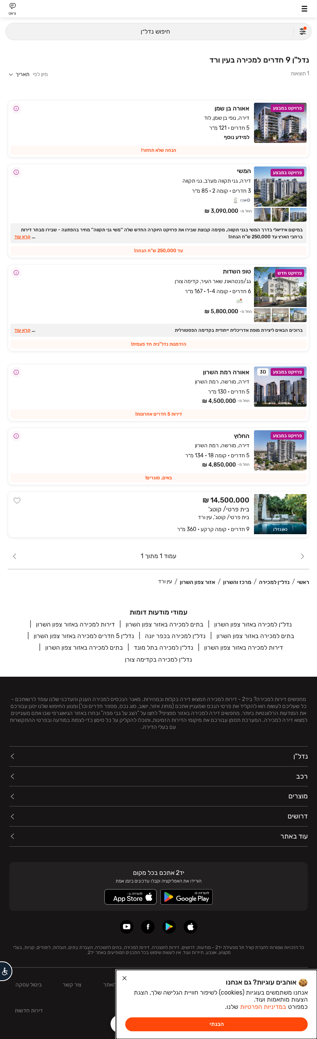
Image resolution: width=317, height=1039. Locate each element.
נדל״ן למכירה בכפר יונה (175, 636)
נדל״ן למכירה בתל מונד (163, 647)
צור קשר (72, 984)
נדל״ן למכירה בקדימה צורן (158, 659)
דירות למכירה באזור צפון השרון (75, 624)
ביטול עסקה (28, 984)
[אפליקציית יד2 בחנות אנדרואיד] (169, 927)
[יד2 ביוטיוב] (126, 927)
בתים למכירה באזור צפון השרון (164, 624)
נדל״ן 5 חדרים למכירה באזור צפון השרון (84, 636)
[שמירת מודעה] (17, 500)
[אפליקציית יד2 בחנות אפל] (190, 927)
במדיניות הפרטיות (263, 1006)
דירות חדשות (29, 1010)
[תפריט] (304, 8)
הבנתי (217, 1024)
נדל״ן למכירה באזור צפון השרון (253, 624)
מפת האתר (115, 984)
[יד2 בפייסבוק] (148, 927)
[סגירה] (124, 978)
